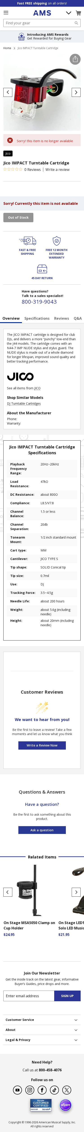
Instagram (29, 1090)
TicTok (54, 1090)
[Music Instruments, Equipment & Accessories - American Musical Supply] (42, 13)
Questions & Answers (42, 792)
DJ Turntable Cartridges (24, 403)
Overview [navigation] (11, 318)
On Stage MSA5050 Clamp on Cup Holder (29, 925)
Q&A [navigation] (78, 318)
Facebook (42, 1090)
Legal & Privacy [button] (18, 1040)
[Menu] (6, 12)
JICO (37, 388)
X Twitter (66, 1090)
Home (7, 48)
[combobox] (42, 23)
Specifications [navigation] (37, 318)
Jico (8, 153)
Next (76, 892)
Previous (7, 892)
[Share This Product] (75, 59)
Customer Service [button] (20, 1020)
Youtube (17, 1090)
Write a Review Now (42, 745)
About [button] (10, 1030)
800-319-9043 (39, 301)
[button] (78, 13)
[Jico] (20, 383)
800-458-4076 (50, 1070)
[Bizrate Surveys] (45, 1108)
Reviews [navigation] (61, 318)
